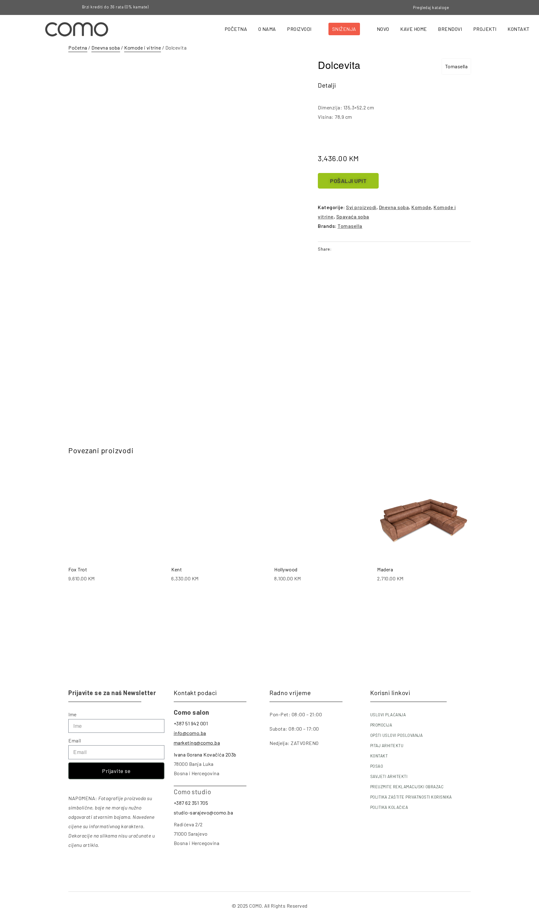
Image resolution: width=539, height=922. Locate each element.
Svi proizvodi (361, 207)
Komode (421, 207)
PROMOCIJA (381, 725)
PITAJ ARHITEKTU (387, 745)
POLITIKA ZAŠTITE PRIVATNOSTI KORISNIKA (411, 797)
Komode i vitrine (142, 47)
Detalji (327, 85)
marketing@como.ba (197, 743)
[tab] (327, 85)
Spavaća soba (352, 216)
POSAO (376, 766)
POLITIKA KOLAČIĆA (389, 807)
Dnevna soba (105, 47)
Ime (72, 714)
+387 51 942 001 (191, 723)
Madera (385, 569)
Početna (77, 47)
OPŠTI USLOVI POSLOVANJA (396, 735)
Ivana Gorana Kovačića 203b (205, 754)
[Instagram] (479, 7)
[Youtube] (489, 7)
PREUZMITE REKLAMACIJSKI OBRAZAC (407, 786)
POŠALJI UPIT (348, 180)
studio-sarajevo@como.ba (203, 812)
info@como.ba (190, 733)
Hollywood (286, 569)
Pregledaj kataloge (431, 7)
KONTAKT (379, 755)
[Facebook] (468, 7)
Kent (176, 569)
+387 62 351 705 (191, 803)
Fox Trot (77, 569)
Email (74, 740)
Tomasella (456, 66)
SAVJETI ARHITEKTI (389, 776)
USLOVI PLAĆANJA (388, 714)
